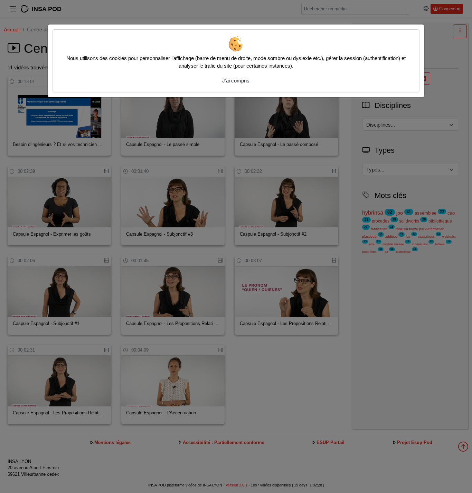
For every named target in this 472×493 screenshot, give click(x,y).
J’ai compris (235, 80)
